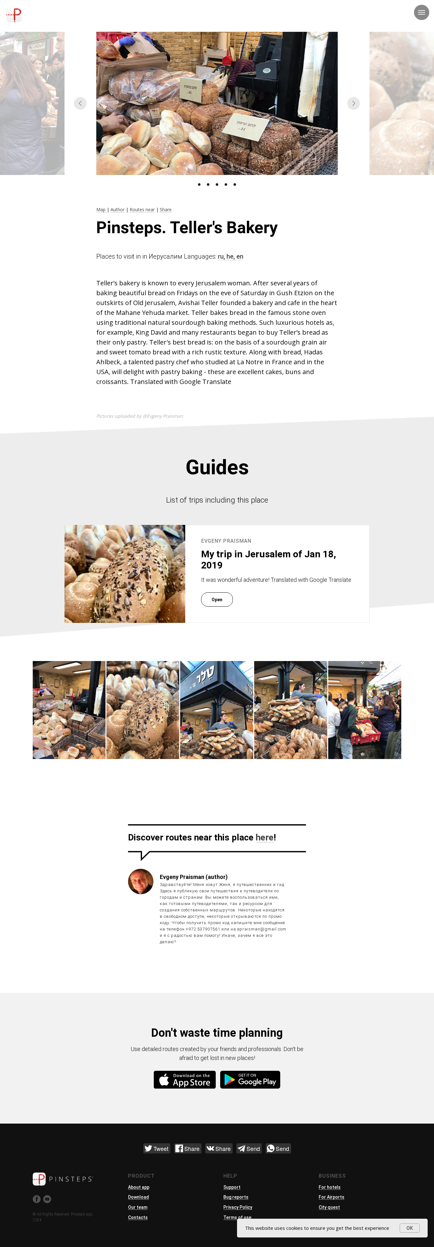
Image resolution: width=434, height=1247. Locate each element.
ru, (222, 256)
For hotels (330, 1187)
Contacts (138, 1217)
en (239, 256)
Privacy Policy (237, 1207)
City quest (329, 1207)
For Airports (331, 1197)
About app (138, 1187)
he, (231, 256)
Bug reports (235, 1197)
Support (232, 1187)
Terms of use (237, 1217)
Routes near (142, 209)
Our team (137, 1207)
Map (101, 209)
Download (138, 1197)
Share (166, 209)
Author (118, 209)
